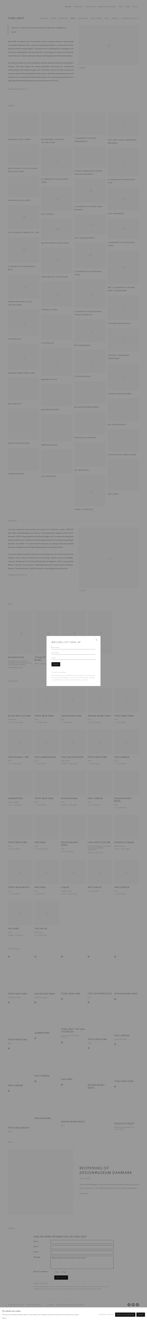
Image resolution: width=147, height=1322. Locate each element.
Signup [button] (56, 664)
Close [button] (96, 641)
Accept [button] (141, 1314)
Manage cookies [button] (106, 1314)
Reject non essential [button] (125, 1314)
